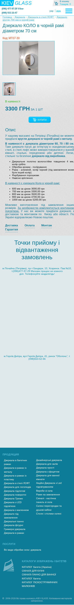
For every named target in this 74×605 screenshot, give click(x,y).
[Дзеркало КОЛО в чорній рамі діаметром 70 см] (28, 58)
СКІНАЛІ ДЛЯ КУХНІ (33, 570)
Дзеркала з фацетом (47, 471)
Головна (7, 17)
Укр (51, 10)
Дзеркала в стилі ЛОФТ (41, 17)
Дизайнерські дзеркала (49, 460)
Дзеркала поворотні (15, 494)
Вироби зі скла (44, 490)
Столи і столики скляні (48, 513)
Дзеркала (20, 17)
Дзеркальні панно (14, 521)
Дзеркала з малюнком (16, 510)
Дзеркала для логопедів (17, 487)
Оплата (30, 225)
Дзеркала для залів (47, 463)
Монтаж (46, 225)
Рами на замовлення (48, 494)
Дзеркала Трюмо (13, 498)
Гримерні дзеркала (14, 529)
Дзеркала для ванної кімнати (48, 477)
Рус (58, 10)
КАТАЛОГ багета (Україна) (37, 567)
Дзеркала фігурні (13, 525)
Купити (42, 120)
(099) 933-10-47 (9, 13)
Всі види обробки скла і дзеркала (22, 549)
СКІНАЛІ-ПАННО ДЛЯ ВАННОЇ (39, 574)
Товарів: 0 (65, 4)
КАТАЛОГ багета (31, 578)
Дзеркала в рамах (14, 533)
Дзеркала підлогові (14, 491)
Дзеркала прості (45, 467)
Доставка (11, 225)
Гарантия (11, 229)
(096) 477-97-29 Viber (13, 8)
